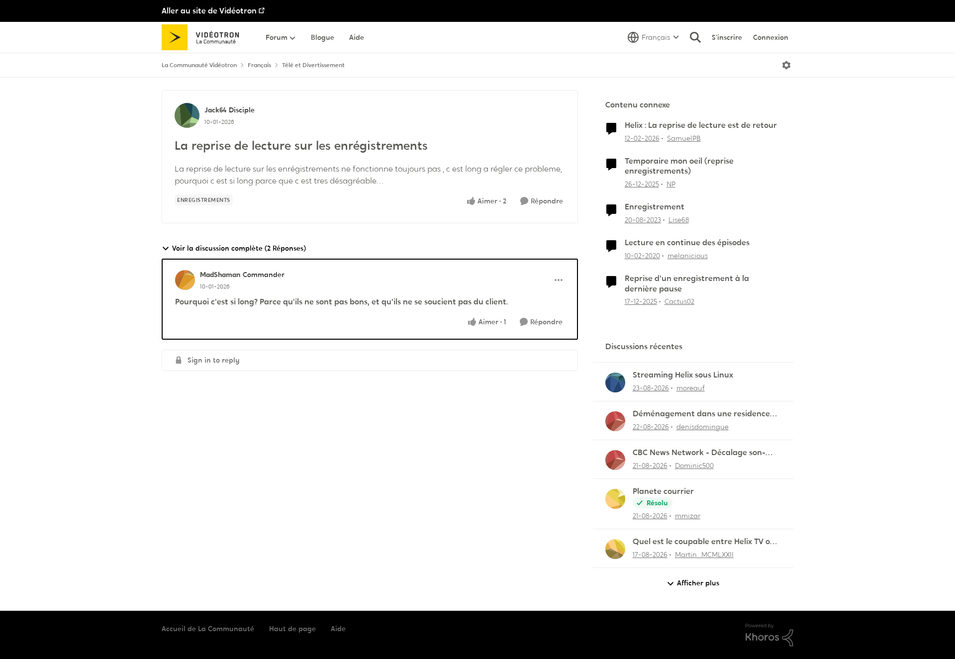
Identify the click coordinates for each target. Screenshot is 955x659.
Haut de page (292, 628)
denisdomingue (702, 426)
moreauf (690, 387)
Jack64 (215, 109)
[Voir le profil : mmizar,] (615, 499)
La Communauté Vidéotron (199, 65)
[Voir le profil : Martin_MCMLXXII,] (615, 549)
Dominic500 (694, 465)
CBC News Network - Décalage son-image (699, 453)
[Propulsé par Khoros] (769, 635)
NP (671, 184)
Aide (338, 628)
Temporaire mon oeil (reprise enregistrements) (679, 166)
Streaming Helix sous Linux (683, 375)
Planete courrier (663, 491)
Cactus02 (679, 301)
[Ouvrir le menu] (786, 65)
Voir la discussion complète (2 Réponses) (239, 248)
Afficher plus (698, 582)
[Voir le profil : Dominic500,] (615, 460)
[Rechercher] (695, 37)
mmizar (687, 515)
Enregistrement (654, 207)
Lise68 (678, 219)
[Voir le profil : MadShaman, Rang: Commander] (185, 280)
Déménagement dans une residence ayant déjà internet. (701, 414)
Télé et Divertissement (313, 65)
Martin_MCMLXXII (704, 554)
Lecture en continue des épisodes (687, 243)
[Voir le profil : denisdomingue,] (615, 421)
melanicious (688, 255)
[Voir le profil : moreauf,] (615, 382)
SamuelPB (684, 138)
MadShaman (220, 274)
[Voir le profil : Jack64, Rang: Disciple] (187, 115)
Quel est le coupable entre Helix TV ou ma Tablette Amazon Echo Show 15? (704, 542)
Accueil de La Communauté (208, 628)
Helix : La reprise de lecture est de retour (701, 125)
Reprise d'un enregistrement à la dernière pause (687, 284)
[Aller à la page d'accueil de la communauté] (204, 37)
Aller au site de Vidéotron (209, 10)
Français (259, 65)
